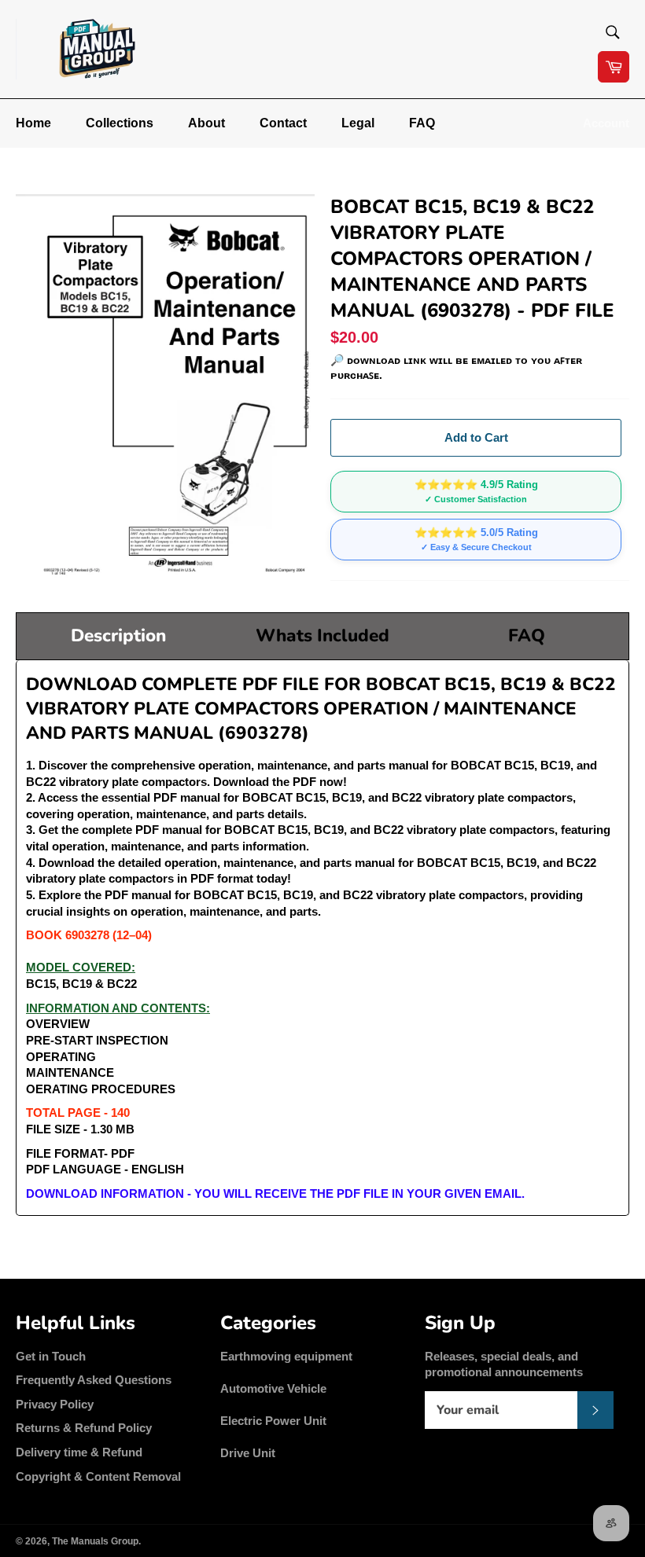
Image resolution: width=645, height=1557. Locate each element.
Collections (119, 123)
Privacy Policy (55, 1404)
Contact (283, 123)
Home (33, 123)
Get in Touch (51, 1356)
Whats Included (322, 635)
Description (118, 635)
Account (606, 123)
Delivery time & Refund (79, 1452)
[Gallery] (165, 388)
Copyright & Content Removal (98, 1476)
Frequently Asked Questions (93, 1379)
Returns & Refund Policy (84, 1427)
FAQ (422, 123)
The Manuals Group (95, 1541)
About (206, 123)
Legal (357, 123)
